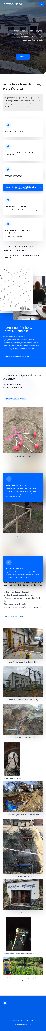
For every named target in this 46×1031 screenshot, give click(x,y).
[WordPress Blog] (12, 4)
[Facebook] (5, 1003)
